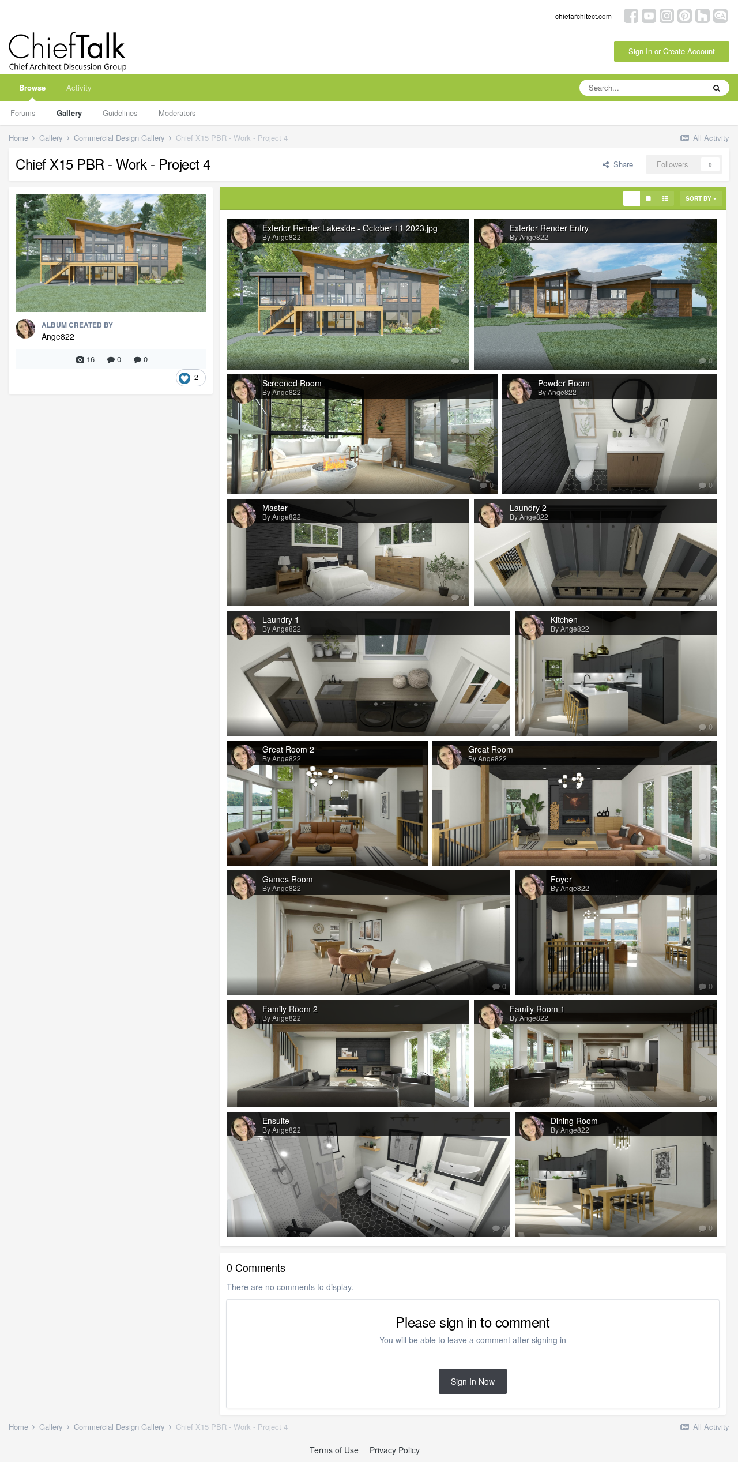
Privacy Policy (395, 1450)
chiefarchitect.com (583, 16)
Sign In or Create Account (671, 51)
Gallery (69, 112)
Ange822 (58, 336)
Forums (23, 112)
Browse (32, 87)
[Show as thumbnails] (631, 198)
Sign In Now (473, 1381)
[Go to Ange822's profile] (25, 329)
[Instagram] (667, 15)
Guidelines (120, 112)
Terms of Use (334, 1450)
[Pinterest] (684, 15)
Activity (79, 87)
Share (621, 164)
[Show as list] (665, 198)
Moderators (177, 112)
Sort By (699, 198)
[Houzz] (702, 15)
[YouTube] (649, 15)
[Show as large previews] (648, 198)
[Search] (716, 88)
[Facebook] (631, 15)
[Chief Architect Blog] (720, 15)
